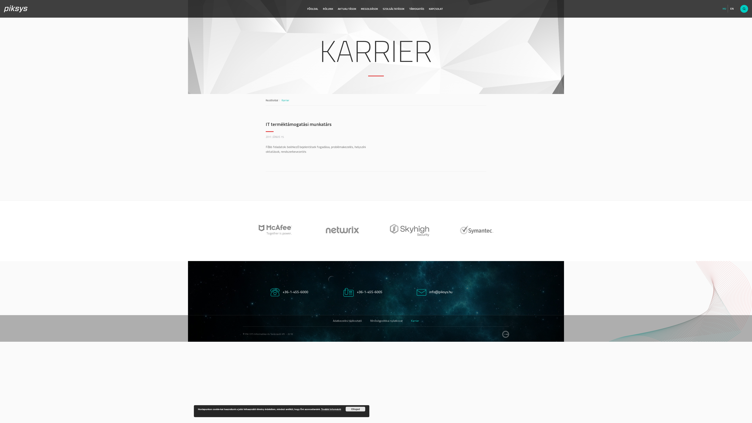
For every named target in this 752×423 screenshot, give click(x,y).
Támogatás (416, 9)
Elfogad (355, 409)
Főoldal (312, 9)
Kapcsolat (436, 9)
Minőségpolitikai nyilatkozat (386, 321)
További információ (331, 409)
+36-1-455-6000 (295, 292)
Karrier (415, 321)
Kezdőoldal (272, 100)
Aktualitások (347, 9)
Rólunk (328, 9)
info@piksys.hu (440, 292)
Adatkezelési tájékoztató (347, 321)
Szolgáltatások (393, 9)
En (732, 9)
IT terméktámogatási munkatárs (299, 124)
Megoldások (369, 9)
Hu (724, 9)
